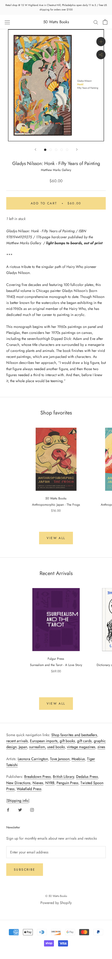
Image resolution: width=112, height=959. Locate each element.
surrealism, (37, 746)
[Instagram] (32, 810)
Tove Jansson (60, 758)
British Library (63, 776)
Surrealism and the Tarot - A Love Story (56, 665)
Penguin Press (67, 782)
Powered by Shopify (56, 902)
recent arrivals (17, 740)
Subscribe (24, 869)
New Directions (18, 782)
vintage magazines (81, 746)
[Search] (96, 22)
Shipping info (17, 800)
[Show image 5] (67, 150)
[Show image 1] (45, 150)
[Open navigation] (7, 22)
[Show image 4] (61, 150)
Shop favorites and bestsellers (74, 734)
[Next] (77, 149)
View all (56, 538)
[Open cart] (105, 22)
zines (101, 746)
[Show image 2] (50, 150)
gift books (67, 740)
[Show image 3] (56, 150)
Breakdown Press (37, 776)
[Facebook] (8, 810)
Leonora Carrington (33, 758)
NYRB (49, 782)
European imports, (44, 740)
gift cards (84, 740)
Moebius (78, 758)
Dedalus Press (87, 776)
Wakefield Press (29, 788)
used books (56, 746)
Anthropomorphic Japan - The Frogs (56, 504)
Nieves (38, 782)
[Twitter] (20, 810)
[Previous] (35, 149)
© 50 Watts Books (56, 896)
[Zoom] (100, 41)
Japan (23, 746)
